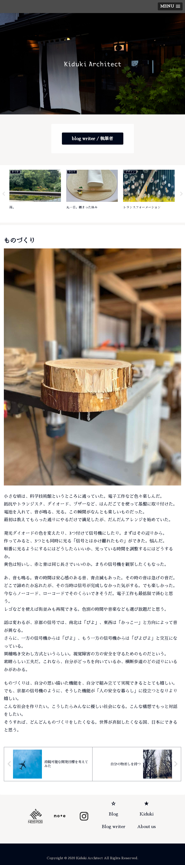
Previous (3, 193)
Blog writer (114, 826)
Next (181, 193)
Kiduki (146, 814)
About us (146, 826)
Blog (113, 814)
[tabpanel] (35, 193)
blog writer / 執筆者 (92, 138)
